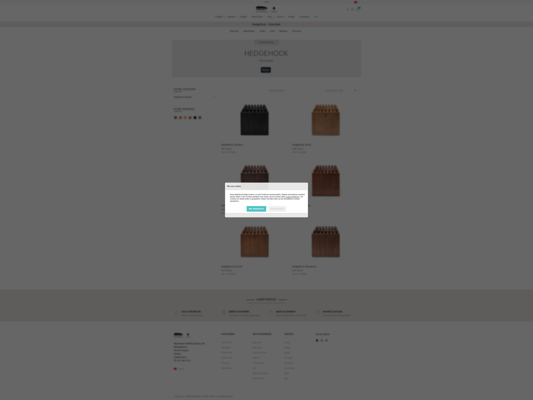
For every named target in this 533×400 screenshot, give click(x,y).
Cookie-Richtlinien (293, 196)
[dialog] (266, 200)
